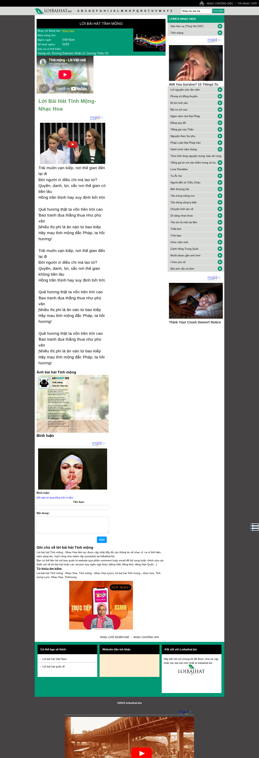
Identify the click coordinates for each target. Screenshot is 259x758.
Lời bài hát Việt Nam (54, 658)
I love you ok (178, 262)
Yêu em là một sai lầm (183, 222)
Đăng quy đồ (178, 122)
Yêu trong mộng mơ (182, 195)
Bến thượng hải (179, 189)
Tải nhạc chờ (247, 3)
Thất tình (175, 228)
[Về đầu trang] (255, 754)
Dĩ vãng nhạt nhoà (181, 215)
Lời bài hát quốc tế (53, 666)
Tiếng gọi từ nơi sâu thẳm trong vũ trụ (193, 162)
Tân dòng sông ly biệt (183, 202)
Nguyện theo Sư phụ (182, 136)
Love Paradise (179, 169)
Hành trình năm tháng (183, 149)
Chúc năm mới (179, 242)
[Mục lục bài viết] (255, 527)
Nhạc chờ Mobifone (114, 637)
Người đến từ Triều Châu (185, 182)
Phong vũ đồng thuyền (184, 96)
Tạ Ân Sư (176, 175)
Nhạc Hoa (68, 30)
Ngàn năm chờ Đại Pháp (185, 116)
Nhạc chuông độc (220, 3)
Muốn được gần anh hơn (185, 255)
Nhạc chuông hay (146, 637)
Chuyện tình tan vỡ (181, 208)
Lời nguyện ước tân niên (185, 89)
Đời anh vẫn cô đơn (182, 268)
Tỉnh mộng (176, 32)
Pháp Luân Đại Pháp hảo (185, 142)
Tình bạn (175, 235)
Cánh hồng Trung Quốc (184, 248)
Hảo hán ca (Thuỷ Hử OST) (187, 26)
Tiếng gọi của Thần (182, 129)
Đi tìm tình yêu (179, 102)
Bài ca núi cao (178, 109)
